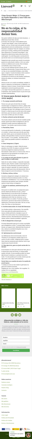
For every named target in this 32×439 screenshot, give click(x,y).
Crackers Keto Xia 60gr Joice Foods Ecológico (8, 303)
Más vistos (4, 285)
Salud (4, 25)
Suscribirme (16, 350)
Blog (5, 10)
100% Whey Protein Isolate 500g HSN (23, 303)
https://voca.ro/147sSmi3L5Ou (9, 272)
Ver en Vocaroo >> (6, 279)
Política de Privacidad (21, 347)
